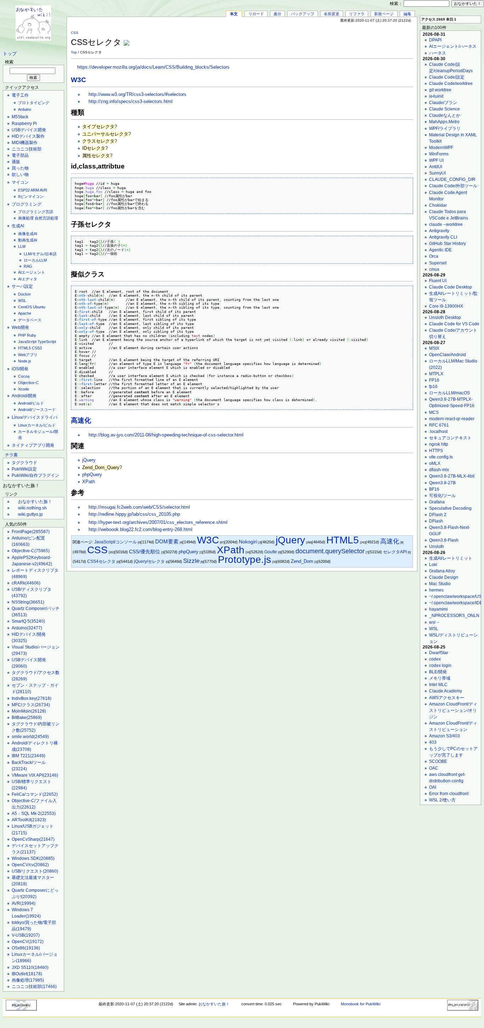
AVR (43, 190)
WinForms (439, 154)
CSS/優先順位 (144, 551)
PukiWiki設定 (24, 469)
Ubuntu (39, 307)
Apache (24, 313)
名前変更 (331, 14)
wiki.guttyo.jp (30, 514)
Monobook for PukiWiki (360, 1004)
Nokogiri (248, 541)
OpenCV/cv (30, 864)
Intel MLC (438, 684)
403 (433, 742)
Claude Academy (445, 691)
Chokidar (438, 205)
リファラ (357, 14)
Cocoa (23, 376)
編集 (407, 14)
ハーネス (437, 53)
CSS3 (37, 348)
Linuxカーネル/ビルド (37, 425)
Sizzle (191, 561)
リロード (256, 14)
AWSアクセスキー (446, 697)
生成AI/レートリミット (450, 558)
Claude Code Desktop (450, 287)
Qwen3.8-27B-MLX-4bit (451, 476)
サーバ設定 (22, 286)
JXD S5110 (30, 967)
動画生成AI (27, 240)
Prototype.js (244, 559)
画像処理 (26, 218)
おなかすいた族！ (35, 501)
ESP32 (24, 190)
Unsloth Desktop (445, 317)
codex (435, 659)
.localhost (438, 431)
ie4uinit (436, 96)
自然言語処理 (46, 218)
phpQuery (92, 474)
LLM (22, 246)
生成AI (18, 225)
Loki (433, 564)
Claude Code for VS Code (454, 323)
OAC (433, 768)
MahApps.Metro (444, 121)
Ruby (31, 335)
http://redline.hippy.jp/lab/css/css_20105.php (134, 514)
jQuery (89, 460)
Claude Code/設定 (447, 77)
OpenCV (28, 941)
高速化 (81, 420)
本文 (234, 14)
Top (74, 52)
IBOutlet (27, 973)
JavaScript (27, 341)
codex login (440, 665)
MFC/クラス (31, 704)
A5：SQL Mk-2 (34, 813)
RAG (28, 266)
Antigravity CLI (443, 237)
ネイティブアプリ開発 (33, 445)
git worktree (440, 89)
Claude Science (444, 109)
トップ (10, 53)
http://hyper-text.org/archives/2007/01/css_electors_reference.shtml (158, 522)
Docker (24, 294)
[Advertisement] (330, 38)
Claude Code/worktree (451, 83)
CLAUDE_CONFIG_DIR (452, 179)
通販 (16, 161)
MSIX (434, 348)
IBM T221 (28, 755)
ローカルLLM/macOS (449, 392)
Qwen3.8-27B (442, 482)
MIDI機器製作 (25, 142)
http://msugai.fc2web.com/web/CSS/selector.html (139, 507)
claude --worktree (446, 224)
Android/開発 (24, 395)
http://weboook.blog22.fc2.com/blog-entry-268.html (140, 529)
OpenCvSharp (33, 839)
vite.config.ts (441, 457)
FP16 (434, 380)
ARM (34, 190)
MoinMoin (29, 711)
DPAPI (435, 40)
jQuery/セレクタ (149, 561)
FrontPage (31, 531)
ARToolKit (29, 819)
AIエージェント (31, 272)
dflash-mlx (439, 469)
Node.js (24, 361)
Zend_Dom (302, 561)
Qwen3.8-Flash (443, 540)
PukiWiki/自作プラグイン (35, 475)
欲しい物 (20, 174)
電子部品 (20, 155)
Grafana (437, 501)
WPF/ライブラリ (445, 128)
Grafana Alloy (442, 571)
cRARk (26, 583)
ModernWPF (441, 147)
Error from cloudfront (448, 793)
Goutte (270, 551)
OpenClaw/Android (447, 354)
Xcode (23, 389)
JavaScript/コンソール (115, 541)
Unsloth (436, 546)
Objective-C (28, 383)
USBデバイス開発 (29, 129)
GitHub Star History (447, 243)
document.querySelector (330, 551)
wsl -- (434, 622)
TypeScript (47, 341)
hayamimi (438, 609)
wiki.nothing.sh (32, 508)
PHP (22, 335)
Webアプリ (28, 355)
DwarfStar (438, 652)
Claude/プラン (443, 102)
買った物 (20, 168)
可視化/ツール (442, 495)
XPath (88, 481)
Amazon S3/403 (444, 735)
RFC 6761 (439, 425)
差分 (277, 14)
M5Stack (20, 116)
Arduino (24, 109)
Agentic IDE (440, 249)
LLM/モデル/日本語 (40, 254)
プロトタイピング (33, 103)
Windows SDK (33, 858)
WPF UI (436, 160)
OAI (432, 787)
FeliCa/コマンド (35, 794)
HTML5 (24, 348)
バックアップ (302, 14)
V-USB (26, 935)
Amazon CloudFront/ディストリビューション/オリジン (453, 710)
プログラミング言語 (35, 212)
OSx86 (26, 948)
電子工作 (20, 95)
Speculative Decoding (450, 508)
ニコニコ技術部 (26, 149)
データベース (29, 320)
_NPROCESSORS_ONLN (454, 615)
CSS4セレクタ (101, 561)
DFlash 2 (437, 514)
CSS (74, 33)
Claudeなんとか (444, 115)
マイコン (20, 182)
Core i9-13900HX (446, 306)
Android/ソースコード (37, 409)
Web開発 (20, 327)
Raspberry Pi (24, 123)
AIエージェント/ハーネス (453, 46)
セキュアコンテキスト (450, 437)
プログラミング (26, 204)
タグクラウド (24, 462)
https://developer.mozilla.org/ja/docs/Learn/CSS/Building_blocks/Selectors (153, 67)
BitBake (27, 717)
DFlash (436, 521)
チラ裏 (11, 455)
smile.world (30, 736)
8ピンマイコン (31, 196)
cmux (434, 269)
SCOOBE (438, 761)
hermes (436, 590)
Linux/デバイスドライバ (34, 417)
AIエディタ (27, 279)
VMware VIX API (35, 775)
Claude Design (443, 577)
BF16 (434, 489)
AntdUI (435, 166)
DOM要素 (167, 541)
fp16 (433, 386)
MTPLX (436, 373)
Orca (433, 256)
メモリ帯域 (439, 678)
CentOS (25, 307)
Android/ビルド (31, 403)
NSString (28, 602)
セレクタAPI (395, 551)
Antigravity (439, 230)
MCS (434, 412)
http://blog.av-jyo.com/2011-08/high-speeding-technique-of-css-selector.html (166, 435)
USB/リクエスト (35, 871)
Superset (437, 263)
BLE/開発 (438, 671)
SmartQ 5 (28, 621)
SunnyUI (437, 173)
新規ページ (384, 14)
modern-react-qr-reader (451, 418)
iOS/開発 (20, 368)
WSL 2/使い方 (442, 800)
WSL (22, 300)
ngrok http (438, 444)
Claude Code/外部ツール (453, 185)
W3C (78, 80)
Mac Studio (440, 583)
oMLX (434, 463)
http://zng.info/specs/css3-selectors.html (131, 101)
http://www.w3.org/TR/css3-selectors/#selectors (137, 94)
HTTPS (436, 450)
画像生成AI (27, 234)
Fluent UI (437, 280)
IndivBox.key (31, 698)
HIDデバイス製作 (28, 136)
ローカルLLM (35, 260)
